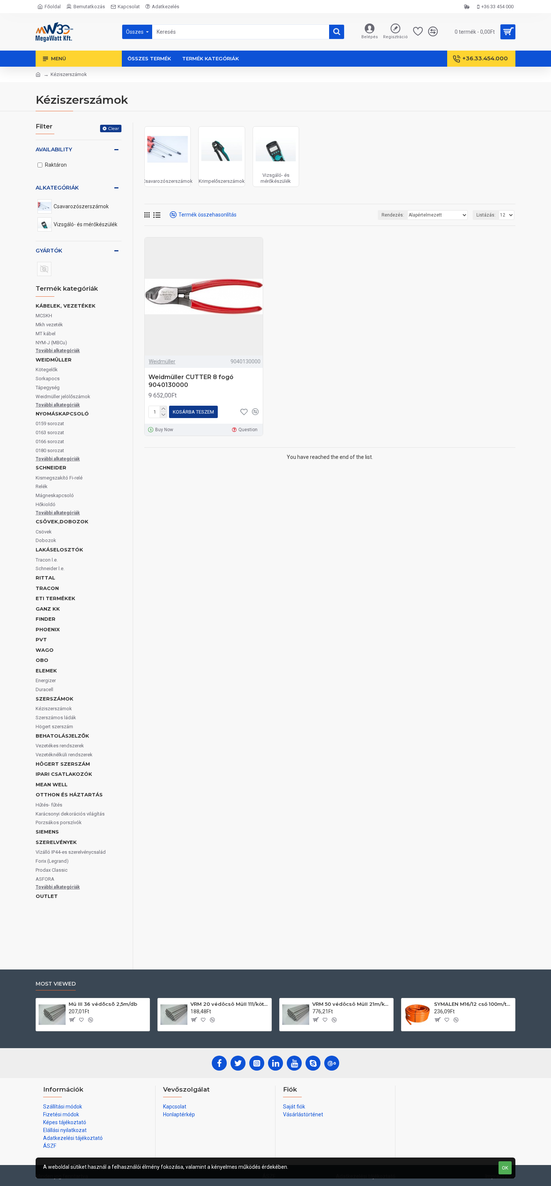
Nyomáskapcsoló (62, 414)
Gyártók (49, 250)
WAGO (45, 650)
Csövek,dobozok (62, 521)
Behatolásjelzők (62, 736)
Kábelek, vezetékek (66, 306)
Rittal (45, 578)
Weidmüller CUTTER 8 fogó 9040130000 (191, 380)
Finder (45, 619)
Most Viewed (56, 984)
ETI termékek (55, 598)
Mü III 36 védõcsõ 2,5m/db (103, 1004)
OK (505, 1168)
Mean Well (51, 784)
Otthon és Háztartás (69, 795)
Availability (54, 149)
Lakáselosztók (59, 550)
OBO (42, 660)
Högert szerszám (63, 764)
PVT (41, 639)
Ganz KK (48, 609)
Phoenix (48, 629)
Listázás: (486, 215)
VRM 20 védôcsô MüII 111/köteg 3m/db (229, 1004)
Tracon (47, 588)
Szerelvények (56, 842)
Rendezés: (393, 215)
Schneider (51, 468)
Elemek (46, 671)
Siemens (47, 832)
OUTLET (47, 896)
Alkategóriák (57, 187)
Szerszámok (54, 699)
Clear (113, 128)
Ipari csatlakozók (64, 774)
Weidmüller (54, 360)
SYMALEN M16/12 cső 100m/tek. (473, 1004)
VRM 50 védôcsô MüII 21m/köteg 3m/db (351, 1004)
